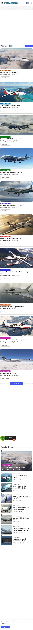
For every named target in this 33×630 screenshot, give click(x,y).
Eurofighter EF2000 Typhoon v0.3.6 (12, 306)
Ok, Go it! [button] (5, 627)
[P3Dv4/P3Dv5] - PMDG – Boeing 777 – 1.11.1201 (21, 487)
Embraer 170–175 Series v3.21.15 (11, 205)
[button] (27, 3)
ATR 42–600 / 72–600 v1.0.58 (10, 105)
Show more (29, 45)
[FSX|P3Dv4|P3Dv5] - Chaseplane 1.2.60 (20, 540)
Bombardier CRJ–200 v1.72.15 (10, 72)
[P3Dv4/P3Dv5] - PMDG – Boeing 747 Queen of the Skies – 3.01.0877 (21, 529)
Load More (16, 383)
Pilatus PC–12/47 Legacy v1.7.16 (10, 238)
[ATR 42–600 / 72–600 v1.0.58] (6, 477)
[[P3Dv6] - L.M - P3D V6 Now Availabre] (6, 498)
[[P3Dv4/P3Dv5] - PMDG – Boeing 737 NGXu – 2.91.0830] (6, 508)
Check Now (4, 623)
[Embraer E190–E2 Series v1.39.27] (6, 519)
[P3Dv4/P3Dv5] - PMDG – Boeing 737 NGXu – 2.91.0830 (21, 508)
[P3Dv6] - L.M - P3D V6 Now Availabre (22, 497)
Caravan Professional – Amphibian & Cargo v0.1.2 (14, 272)
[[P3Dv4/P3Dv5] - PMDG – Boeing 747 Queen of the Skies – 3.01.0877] (6, 529)
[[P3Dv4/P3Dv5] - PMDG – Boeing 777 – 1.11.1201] (6, 487)
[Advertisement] (16, 26)
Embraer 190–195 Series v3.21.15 (11, 172)
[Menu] (2, 3)
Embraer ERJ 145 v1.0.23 (8, 373)
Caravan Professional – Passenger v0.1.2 (13, 340)
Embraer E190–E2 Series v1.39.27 (11, 139)
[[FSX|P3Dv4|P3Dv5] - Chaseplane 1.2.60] (6, 540)
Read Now (4, 77)
